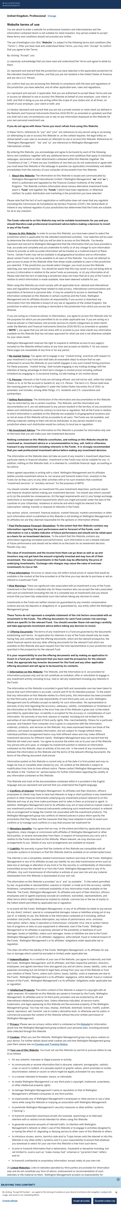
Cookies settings (10, 1201)
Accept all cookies (81, 1201)
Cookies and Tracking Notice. (51, 1044)
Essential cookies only (105, 1201)
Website (85, 1024)
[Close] (116, 1192)
